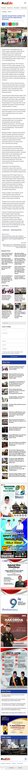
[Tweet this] (6, 24)
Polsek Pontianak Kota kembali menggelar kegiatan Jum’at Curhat (20, 277)
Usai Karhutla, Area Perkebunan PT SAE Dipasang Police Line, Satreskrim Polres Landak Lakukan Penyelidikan (13, 704)
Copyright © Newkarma (6, 763)
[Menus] (25, 3)
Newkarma (11, 767)
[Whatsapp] (13, 24)
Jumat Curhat (6, 230)
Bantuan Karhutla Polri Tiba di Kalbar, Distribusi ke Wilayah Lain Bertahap (17, 421)
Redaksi (14, 763)
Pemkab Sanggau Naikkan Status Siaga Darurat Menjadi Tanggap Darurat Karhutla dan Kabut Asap (17, 475)
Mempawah (14, 20)
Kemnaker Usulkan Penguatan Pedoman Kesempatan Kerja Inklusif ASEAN (16, 368)
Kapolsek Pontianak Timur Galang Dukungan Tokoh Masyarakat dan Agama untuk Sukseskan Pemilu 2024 (7, 261)
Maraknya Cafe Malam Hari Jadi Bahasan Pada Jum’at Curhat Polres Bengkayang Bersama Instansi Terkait (20, 261)
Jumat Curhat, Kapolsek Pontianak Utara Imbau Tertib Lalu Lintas (7, 255)
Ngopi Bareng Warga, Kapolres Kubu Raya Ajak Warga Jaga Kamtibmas (20, 255)
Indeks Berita (20, 763)
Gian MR (20, 767)
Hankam (10, 20)
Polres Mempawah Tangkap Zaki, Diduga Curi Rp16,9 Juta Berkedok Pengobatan (17, 429)
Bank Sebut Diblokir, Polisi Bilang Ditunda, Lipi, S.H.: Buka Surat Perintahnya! (17, 444)
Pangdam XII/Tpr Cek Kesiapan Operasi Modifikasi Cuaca (13, 712)
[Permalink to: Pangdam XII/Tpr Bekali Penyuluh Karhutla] (5, 406)
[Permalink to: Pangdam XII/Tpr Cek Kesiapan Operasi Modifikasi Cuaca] (5, 399)
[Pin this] (10, 24)
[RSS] (25, 759)
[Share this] (3, 24)
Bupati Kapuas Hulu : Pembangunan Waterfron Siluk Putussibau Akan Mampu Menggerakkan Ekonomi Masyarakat (14, 245)
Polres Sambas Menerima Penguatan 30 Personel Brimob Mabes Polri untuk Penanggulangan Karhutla (13, 709)
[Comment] (16, 24)
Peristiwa (17, 20)
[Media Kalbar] (7, 3)
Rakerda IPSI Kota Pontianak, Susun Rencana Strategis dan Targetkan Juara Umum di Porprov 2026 (20, 298)
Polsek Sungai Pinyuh (16, 230)
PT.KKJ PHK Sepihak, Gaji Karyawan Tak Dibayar (6, 268)
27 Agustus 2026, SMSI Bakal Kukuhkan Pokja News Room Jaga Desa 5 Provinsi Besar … (12, 749)
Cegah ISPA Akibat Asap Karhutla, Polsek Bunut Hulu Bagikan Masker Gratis (17, 436)
